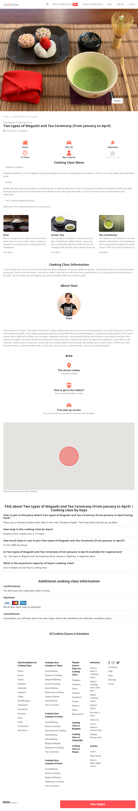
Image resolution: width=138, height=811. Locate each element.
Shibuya (76, 693)
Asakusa (76, 684)
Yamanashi (23, 726)
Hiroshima (23, 730)
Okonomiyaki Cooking (55, 730)
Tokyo (20, 671)
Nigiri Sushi (95, 756)
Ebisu (74, 689)
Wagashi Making (53, 679)
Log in (132, 4)
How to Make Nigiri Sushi (95, 763)
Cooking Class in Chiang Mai (77, 737)
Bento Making (51, 688)
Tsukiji (75, 701)
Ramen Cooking (52, 684)
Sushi (92, 752)
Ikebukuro (77, 697)
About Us (94, 720)
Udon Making (51, 739)
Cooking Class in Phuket (76, 749)
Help (109, 4)
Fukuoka (22, 684)
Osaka (21, 679)
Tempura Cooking (53, 675)
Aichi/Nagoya (24, 701)
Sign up (120, 4)
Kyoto (20, 675)
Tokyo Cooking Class (92, 4)
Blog (110, 675)
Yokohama (11, 131)
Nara (20, 718)
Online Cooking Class (64, 4)
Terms (111, 684)
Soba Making (51, 701)
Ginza (74, 710)
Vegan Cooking (52, 696)
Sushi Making (51, 671)
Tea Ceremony (52, 705)
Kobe (20, 722)
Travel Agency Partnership (95, 727)
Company (112, 667)
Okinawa (22, 713)
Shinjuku (76, 680)
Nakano (75, 706)
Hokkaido (22, 688)
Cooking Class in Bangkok (76, 726)
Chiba (20, 696)
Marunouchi (77, 714)
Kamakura (23, 709)
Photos (117, 100)
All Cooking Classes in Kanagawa (69, 633)
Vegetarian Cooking (54, 692)
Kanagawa (22, 131)
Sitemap (112, 680)
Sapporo (22, 692)
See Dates (98, 804)
